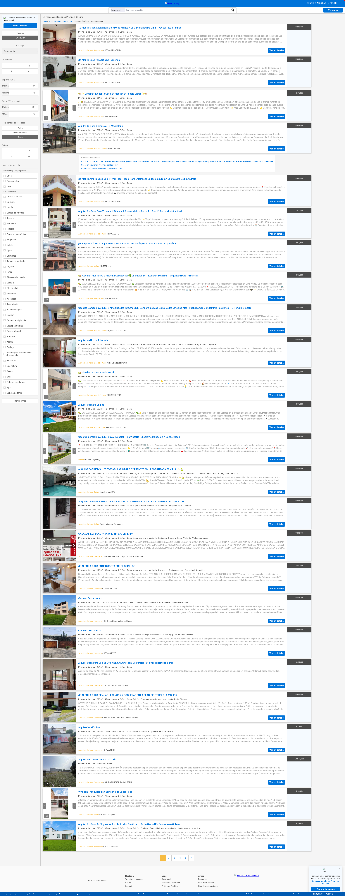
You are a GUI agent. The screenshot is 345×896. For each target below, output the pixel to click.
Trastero (11, 336)
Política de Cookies (170, 886)
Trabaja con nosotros (134, 879)
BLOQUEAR (318, 894)
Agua (9, 250)
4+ (29, 71)
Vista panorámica (15, 325)
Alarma (10, 342)
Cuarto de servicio (15, 212)
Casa (9, 175)
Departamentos (20, 133)
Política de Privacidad (171, 883)
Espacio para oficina (16, 234)
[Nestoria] (172, 3)
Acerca (128, 883)
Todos (20, 128)
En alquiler (20, 38)
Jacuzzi (10, 282)
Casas (20, 137)
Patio (9, 272)
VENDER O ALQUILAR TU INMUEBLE (323, 3)
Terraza (10, 218)
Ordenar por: (20, 46)
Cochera (11, 202)
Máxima (5, 93)
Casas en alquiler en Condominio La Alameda (253, 161)
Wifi (9, 376)
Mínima (5, 86)
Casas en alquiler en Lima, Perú (60, 21)
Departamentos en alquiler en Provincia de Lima (101, 168)
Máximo (5, 114)
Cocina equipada (14, 196)
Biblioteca (11, 360)
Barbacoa (11, 223)
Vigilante (11, 266)
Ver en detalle (276, 50)
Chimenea (11, 256)
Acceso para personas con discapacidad (19, 354)
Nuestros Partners (206, 883)
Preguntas (202, 879)
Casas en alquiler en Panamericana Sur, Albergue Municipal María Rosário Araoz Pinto (197, 161)
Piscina (10, 229)
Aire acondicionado (16, 277)
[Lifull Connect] (246, 881)
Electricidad (12, 288)
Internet (10, 315)
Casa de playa (13, 181)
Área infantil (12, 304)
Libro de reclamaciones (208, 886)
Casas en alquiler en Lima (92, 161)
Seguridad (11, 239)
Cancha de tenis (14, 393)
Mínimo (5, 107)
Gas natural (12, 366)
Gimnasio (11, 293)
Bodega (10, 347)
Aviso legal (166, 879)
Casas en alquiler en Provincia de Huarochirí (99, 165)
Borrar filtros (20, 401)
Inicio (45, 21)
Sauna (10, 371)
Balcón (10, 245)
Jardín (10, 207)
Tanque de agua (14, 309)
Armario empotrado (16, 261)
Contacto (129, 886)
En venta (20, 33)
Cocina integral (14, 331)
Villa (9, 186)
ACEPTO (329, 894)
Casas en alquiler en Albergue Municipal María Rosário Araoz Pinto (132, 161)
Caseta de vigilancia (16, 320)
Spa (9, 387)
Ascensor (11, 299)
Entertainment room (16, 382)
